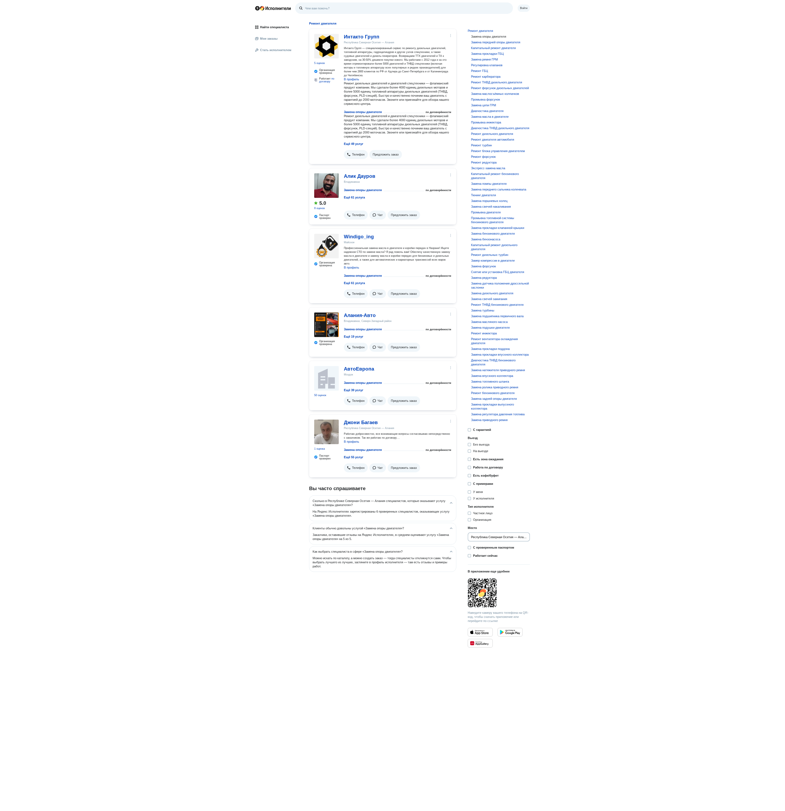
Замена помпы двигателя (489, 183)
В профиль (351, 79)
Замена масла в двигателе (490, 116)
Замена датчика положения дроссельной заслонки (500, 285)
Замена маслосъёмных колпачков (495, 93)
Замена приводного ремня (489, 420)
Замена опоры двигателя (363, 112)
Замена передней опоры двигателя (495, 42)
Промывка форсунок (485, 99)
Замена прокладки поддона (490, 349)
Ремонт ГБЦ (479, 71)
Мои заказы (269, 38)
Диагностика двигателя (487, 111)
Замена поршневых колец (489, 201)
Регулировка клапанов (486, 65)
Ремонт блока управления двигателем (498, 151)
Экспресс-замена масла (488, 168)
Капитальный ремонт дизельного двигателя (494, 247)
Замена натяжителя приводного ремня (498, 370)
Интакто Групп (361, 36)
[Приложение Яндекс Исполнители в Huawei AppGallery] (480, 643)
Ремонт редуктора (484, 162)
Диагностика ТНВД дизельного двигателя (500, 128)
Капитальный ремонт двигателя (493, 48)
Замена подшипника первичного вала (497, 316)
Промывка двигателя (486, 212)
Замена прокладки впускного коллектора (500, 354)
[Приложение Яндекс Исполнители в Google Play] (510, 632)
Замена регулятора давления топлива (498, 414)
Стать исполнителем (275, 50)
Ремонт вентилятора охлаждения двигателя (494, 341)
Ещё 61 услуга (354, 197)
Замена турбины (482, 310)
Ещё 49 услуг (353, 144)
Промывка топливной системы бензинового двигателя (492, 220)
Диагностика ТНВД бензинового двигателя (493, 362)
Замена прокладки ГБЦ (487, 53)
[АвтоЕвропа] (326, 378)
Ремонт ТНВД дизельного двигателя (496, 82)
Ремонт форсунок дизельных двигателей (500, 88)
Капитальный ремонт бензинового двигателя (495, 176)
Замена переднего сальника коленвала (498, 189)
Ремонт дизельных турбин (489, 255)
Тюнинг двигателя (483, 195)
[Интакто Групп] (326, 46)
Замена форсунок (483, 266)
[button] (356, 154)
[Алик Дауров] (326, 185)
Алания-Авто (360, 315)
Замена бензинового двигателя (493, 233)
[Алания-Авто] (326, 325)
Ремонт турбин (481, 145)
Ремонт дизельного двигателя (492, 134)
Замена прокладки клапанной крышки (497, 228)
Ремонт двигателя (480, 30)
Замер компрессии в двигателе (493, 260)
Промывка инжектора (486, 122)
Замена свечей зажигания (489, 299)
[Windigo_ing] (326, 246)
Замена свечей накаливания (491, 206)
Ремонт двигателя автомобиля (492, 139)
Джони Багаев (361, 422)
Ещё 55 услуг (353, 457)
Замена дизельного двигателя (492, 293)
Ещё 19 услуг (353, 336)
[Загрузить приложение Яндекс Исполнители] (499, 592)
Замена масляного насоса (489, 322)
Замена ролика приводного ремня (494, 387)
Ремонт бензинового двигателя (493, 393)
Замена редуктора (484, 277)
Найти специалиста (274, 27)
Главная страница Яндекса (257, 8)
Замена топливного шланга (490, 381)
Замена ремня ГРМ (484, 59)
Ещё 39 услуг (353, 390)
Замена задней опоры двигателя (494, 398)
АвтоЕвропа (359, 369)
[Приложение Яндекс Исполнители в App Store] (480, 632)
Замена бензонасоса (485, 239)
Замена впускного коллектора (492, 375)
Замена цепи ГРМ (483, 105)
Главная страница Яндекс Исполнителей (273, 8)
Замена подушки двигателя (490, 327)
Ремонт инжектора (484, 333)
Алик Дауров (359, 176)
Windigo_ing (359, 236)
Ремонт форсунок (483, 156)
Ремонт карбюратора (485, 76)
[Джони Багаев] (326, 432)
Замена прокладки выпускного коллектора (492, 406)
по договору (326, 80)
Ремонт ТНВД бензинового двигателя (497, 304)
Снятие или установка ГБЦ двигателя (497, 272)
